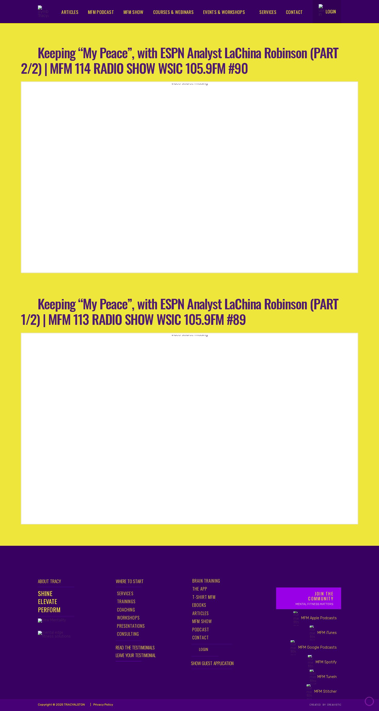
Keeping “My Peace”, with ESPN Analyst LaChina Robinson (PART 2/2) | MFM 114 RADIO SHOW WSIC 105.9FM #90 (179, 60)
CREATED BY (318, 705)
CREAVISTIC (333, 705)
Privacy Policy (103, 704)
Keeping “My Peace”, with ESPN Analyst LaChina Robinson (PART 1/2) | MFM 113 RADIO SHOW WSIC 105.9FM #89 (179, 311)
